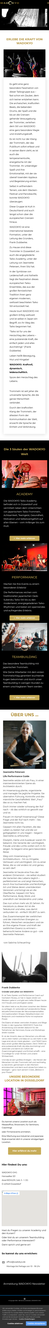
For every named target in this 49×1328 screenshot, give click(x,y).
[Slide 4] (25, 1112)
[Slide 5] (27, 1112)
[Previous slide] (8, 1101)
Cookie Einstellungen (27, 1319)
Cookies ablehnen (15, 1323)
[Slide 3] (23, 1112)
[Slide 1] (19, 1112)
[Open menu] (48, 3)
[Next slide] (41, 1101)
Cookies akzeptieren (36, 1323)
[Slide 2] (21, 1112)
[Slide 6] (29, 1112)
